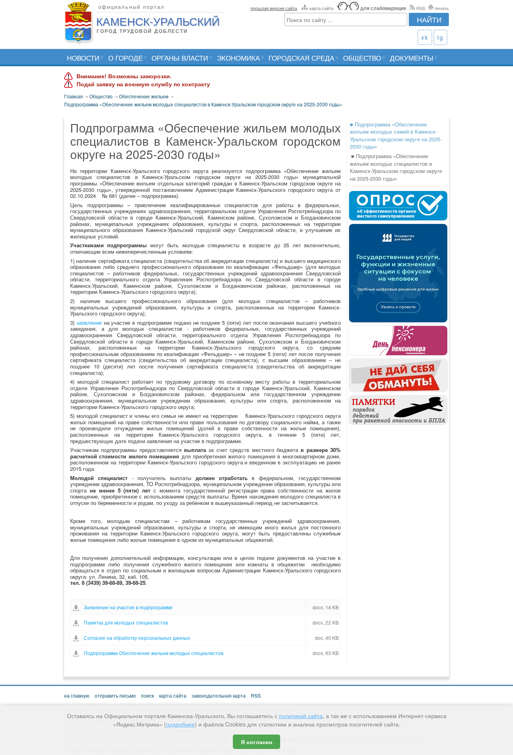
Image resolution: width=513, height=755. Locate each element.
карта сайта (321, 8)
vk (424, 37)
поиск (147, 695)
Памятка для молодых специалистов (126, 622)
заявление (89, 322)
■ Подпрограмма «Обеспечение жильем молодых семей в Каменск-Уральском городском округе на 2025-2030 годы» (396, 135)
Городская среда (301, 58)
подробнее (180, 724)
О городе (125, 58)
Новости (83, 58)
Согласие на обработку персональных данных (137, 637)
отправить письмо (115, 695)
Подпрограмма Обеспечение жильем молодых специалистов (153, 652)
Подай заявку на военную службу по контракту (143, 84)
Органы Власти (179, 58)
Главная (73, 96)
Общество (362, 58)
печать (442, 8)
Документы (411, 58)
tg (440, 37)
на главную (76, 695)
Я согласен (256, 742)
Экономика (238, 58)
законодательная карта (219, 695)
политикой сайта (301, 716)
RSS (420, 8)
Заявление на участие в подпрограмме (128, 607)
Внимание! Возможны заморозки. (124, 76)
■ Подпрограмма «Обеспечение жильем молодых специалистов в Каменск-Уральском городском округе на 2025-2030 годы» (396, 167)
